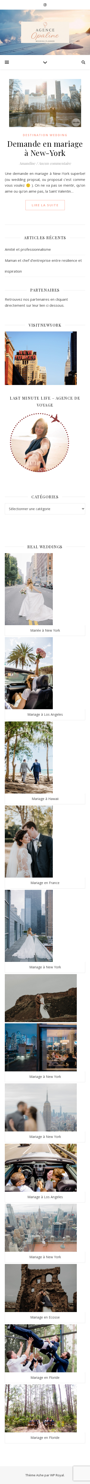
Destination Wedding (45, 135)
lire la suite (45, 205)
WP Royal (57, 1475)
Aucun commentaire (54, 163)
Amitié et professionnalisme (28, 249)
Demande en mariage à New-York (45, 148)
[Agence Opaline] (45, 32)
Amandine (27, 163)
